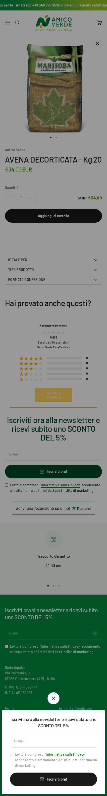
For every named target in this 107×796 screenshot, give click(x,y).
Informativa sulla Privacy (65, 754)
